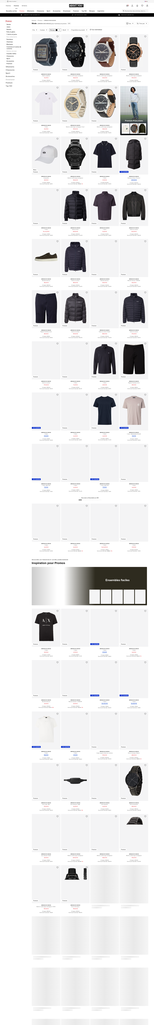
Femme (8, 5)
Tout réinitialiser (97, 29)
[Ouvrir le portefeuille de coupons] (127, 6)
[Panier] (147, 6)
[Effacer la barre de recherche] (147, 11)
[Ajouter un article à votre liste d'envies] (57, 37)
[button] (130, 23)
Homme (16, 5)
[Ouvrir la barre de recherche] (123, 11)
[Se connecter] (132, 6)
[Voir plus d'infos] (46, 83)
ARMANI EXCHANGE (50, 20)
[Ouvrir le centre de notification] (137, 5)
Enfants (24, 5)
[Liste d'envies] (142, 6)
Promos (40, 20)
